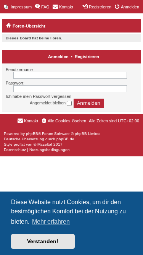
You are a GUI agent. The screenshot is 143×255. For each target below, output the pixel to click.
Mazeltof (44, 144)
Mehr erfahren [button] (51, 221)
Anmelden (58, 56)
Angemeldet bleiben (48, 103)
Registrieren (87, 56)
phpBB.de (65, 139)
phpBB (32, 134)
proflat (19, 144)
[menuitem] (18, 6)
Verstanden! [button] (42, 241)
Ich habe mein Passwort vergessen (38, 96)
